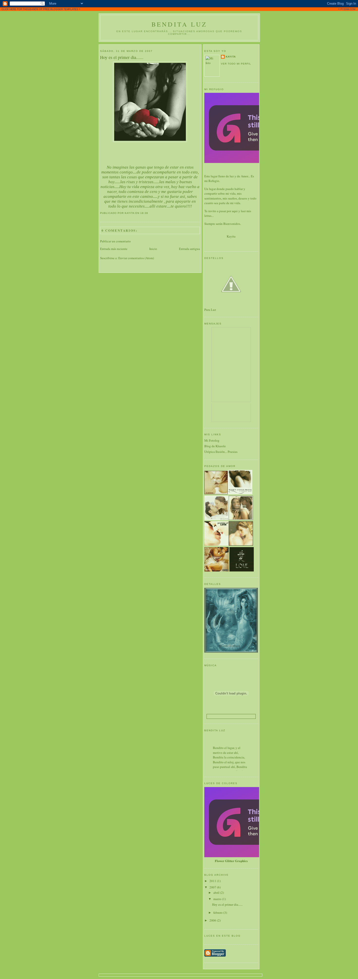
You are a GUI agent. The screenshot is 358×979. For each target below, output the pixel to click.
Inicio (153, 249)
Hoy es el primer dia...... (121, 57)
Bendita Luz (179, 24)
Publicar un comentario (115, 241)
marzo (217, 899)
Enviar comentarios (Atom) (136, 258)
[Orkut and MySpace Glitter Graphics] (257, 856)
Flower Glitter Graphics (231, 860)
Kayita (231, 56)
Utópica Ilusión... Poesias (220, 451)
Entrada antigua (189, 249)
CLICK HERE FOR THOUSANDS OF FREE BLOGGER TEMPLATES (178, 9)
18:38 (144, 213)
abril (216, 892)
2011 (213, 881)
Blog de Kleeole (215, 446)
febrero (218, 912)
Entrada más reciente (113, 249)
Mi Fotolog (211, 440)
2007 (213, 887)
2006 (213, 920)
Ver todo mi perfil (236, 63)
